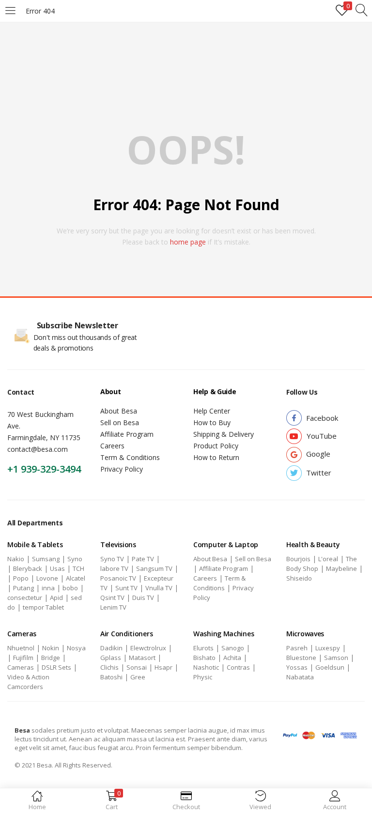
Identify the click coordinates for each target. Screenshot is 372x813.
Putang (23, 587)
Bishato (204, 657)
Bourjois (298, 558)
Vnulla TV (158, 587)
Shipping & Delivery (223, 434)
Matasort (142, 657)
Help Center (211, 410)
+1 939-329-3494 (44, 469)
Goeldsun (329, 667)
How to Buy (212, 422)
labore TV (114, 568)
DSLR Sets (56, 667)
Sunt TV (126, 587)
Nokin (50, 648)
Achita (232, 657)
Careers (112, 445)
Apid (56, 597)
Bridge (50, 657)
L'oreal (328, 558)
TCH (78, 568)
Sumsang (46, 558)
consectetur (24, 597)
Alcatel (75, 578)
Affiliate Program (127, 434)
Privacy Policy (121, 469)
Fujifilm (23, 657)
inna (48, 587)
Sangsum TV (154, 568)
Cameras (20, 667)
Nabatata (300, 677)
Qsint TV (112, 597)
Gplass (110, 657)
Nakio (15, 558)
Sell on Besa (119, 422)
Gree (137, 677)
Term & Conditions (130, 457)
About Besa (118, 410)
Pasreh (297, 648)
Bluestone (301, 657)
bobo (70, 587)
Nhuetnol (20, 648)
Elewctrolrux (148, 648)
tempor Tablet (43, 607)
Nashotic (206, 667)
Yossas (297, 667)
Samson (336, 657)
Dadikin (111, 648)
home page (188, 241)
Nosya (76, 648)
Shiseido (299, 578)
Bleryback (27, 568)
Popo (21, 578)
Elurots (203, 648)
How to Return (216, 457)
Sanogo (232, 648)
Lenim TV (113, 607)
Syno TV (112, 558)
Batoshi (111, 677)
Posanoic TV (118, 578)
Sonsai (136, 667)
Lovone (47, 578)
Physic (202, 677)
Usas (57, 568)
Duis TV (143, 597)
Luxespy (327, 648)
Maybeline (341, 568)
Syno (74, 558)
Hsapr (163, 667)
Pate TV (143, 558)
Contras (238, 667)
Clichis (109, 667)
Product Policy (215, 445)
